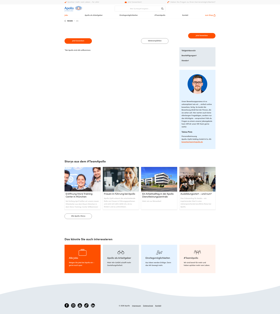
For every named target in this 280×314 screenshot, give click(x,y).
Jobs (66, 15)
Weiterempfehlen (155, 41)
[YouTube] (80, 306)
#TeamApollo (160, 15)
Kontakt (185, 15)
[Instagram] (73, 306)
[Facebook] (67, 306)
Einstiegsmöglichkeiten (129, 15)
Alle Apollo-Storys (78, 216)
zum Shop (209, 15)
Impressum (136, 306)
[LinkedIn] (93, 306)
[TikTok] (86, 306)
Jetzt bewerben (78, 41)
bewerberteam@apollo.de (192, 142)
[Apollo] (73, 9)
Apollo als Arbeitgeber (94, 15)
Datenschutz (148, 306)
